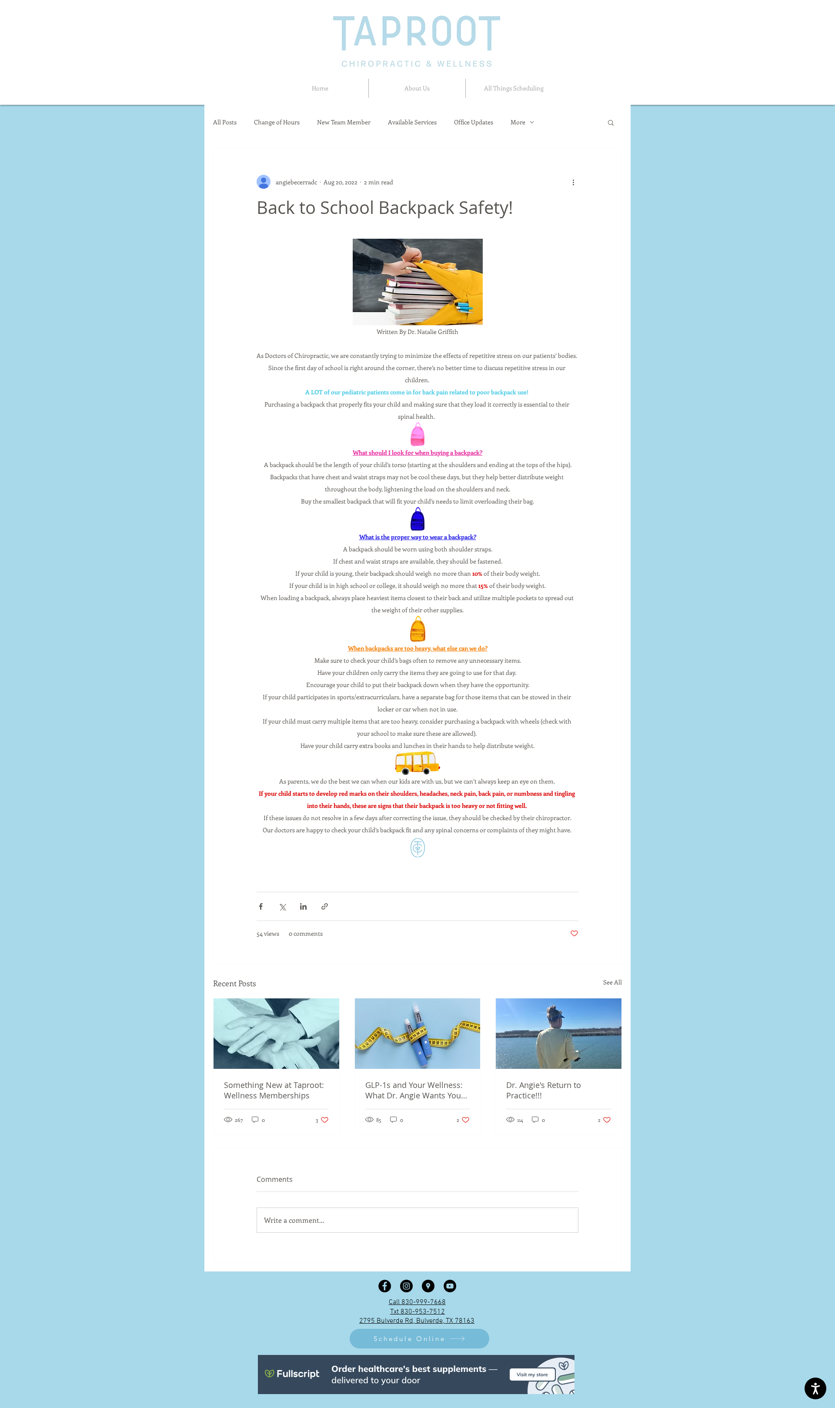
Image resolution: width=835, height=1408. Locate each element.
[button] (417, 88)
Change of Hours (277, 122)
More (518, 122)
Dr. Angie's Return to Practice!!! (543, 1090)
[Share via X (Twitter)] (282, 906)
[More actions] (573, 182)
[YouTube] (450, 1286)
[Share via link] (325, 906)
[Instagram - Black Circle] (406, 1286)
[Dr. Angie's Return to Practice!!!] (558, 1033)
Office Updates (473, 122)
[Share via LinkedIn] (303, 906)
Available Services (412, 122)
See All (612, 982)
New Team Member (344, 122)
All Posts (225, 122)
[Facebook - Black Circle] (384, 1286)
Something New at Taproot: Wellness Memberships (274, 1090)
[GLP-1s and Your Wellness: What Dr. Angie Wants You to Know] (418, 1033)
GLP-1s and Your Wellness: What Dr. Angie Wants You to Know (414, 1090)
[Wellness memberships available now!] (276, 1033)
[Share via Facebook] (261, 906)
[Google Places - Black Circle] (428, 1286)
